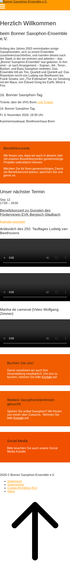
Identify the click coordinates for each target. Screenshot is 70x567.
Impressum (14, 481)
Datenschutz (15, 484)
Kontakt (47, 377)
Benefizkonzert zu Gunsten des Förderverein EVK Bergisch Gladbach (30, 212)
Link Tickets (45, 102)
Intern (11, 491)
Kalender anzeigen (12, 221)
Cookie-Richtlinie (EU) (22, 488)
